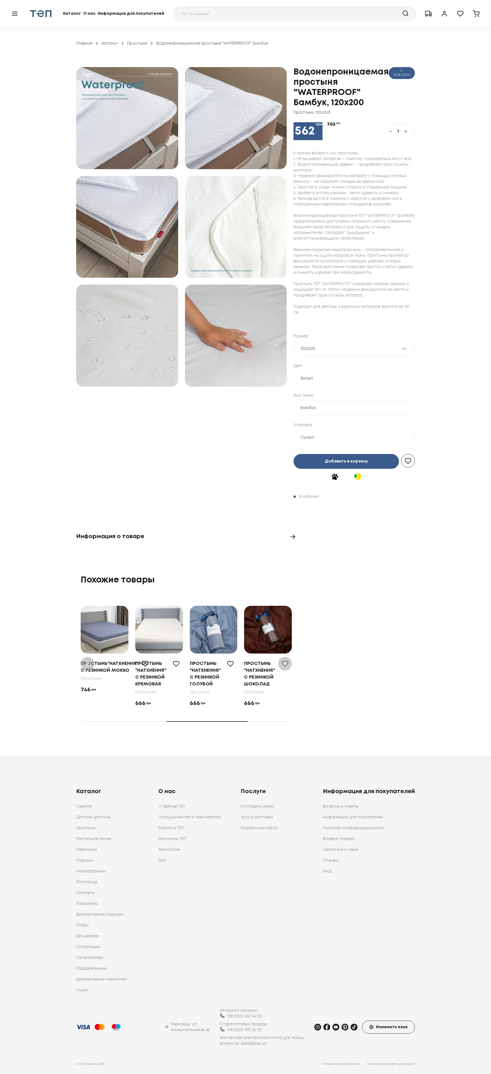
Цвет (298, 366)
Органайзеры (89, 957)
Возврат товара (338, 839)
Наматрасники (91, 871)
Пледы (82, 925)
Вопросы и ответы (340, 806)
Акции (82, 990)
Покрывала (87, 903)
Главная (84, 43)
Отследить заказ (257, 806)
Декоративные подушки (99, 914)
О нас (89, 13)
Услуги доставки (257, 817)
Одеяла (83, 806)
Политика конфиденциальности (353, 828)
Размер (301, 336)
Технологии (169, 849)
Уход (327, 871)
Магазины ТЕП (172, 839)
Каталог (72, 13)
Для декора (87, 936)
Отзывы (330, 860)
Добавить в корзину (346, 461)
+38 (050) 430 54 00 (244, 1016)
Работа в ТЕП (171, 828)
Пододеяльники (91, 968)
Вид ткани (303, 395)
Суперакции (88, 947)
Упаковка (303, 425)
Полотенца (86, 882)
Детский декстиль (93, 817)
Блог (162, 860)
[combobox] (295, 14)
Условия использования (341, 1064)
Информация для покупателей (131, 13)
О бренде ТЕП (171, 806)
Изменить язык (392, 1027)
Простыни (137, 43)
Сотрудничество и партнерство (189, 817)
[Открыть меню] (14, 13)
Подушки (84, 860)
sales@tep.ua (254, 1043)
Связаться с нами (340, 849)
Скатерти (85, 893)
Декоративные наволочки (101, 979)
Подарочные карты (259, 828)
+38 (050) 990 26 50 (244, 1030)
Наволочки (86, 849)
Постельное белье (93, 839)
